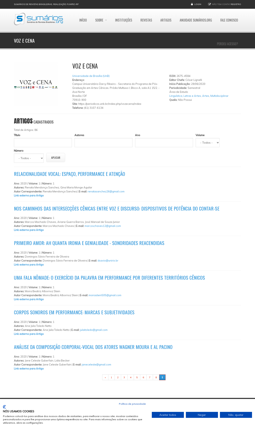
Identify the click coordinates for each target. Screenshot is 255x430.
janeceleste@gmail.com (96, 364)
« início (96, 377)
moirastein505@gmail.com (105, 295)
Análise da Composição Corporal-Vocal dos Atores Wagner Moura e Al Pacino (93, 346)
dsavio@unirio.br (108, 260)
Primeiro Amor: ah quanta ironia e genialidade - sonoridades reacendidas (89, 242)
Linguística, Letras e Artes (185, 95)
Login (197, 4)
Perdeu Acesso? (227, 43)
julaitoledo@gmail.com (94, 329)
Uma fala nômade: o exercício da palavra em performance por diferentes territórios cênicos (109, 277)
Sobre (99, 20)
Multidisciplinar (219, 95)
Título (17, 135)
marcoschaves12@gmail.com (103, 225)
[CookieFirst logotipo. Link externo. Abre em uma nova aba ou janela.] (4, 407)
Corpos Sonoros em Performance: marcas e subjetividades (74, 312)
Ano (137, 135)
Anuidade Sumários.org (196, 20)
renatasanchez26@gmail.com (106, 191)
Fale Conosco (229, 20)
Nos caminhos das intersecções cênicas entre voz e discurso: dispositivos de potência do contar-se (116, 208)
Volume (200, 135)
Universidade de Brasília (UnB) (91, 75)
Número (19, 150)
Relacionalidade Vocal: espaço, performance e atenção (69, 173)
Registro (236, 4)
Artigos (165, 20)
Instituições (123, 20)
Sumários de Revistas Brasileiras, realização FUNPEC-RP (46, 4)
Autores (79, 135)
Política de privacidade (132, 403)
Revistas (146, 20)
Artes (205, 95)
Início (83, 20)
